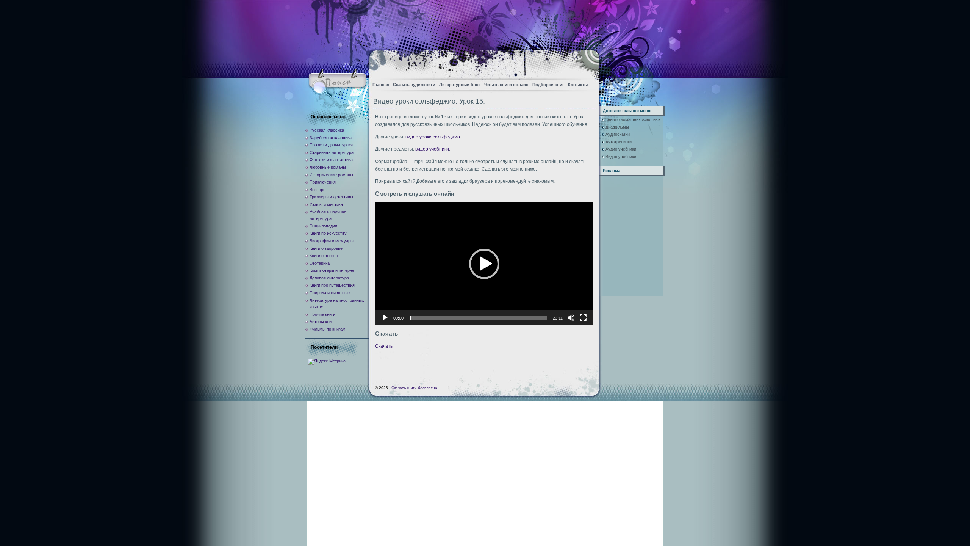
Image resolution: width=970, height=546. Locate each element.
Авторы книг (321, 321)
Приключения (323, 182)
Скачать (384, 346)
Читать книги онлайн (506, 84)
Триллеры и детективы (331, 197)
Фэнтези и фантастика (331, 159)
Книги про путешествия (332, 285)
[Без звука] (571, 318)
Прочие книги (322, 314)
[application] (484, 263)
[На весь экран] (583, 318)
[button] (484, 264)
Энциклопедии (323, 226)
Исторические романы (331, 175)
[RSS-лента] (586, 62)
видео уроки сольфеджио (432, 137)
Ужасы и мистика (326, 204)
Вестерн (317, 189)
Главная (380, 84)
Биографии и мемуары (332, 240)
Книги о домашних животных (633, 119)
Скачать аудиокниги (414, 84)
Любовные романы (328, 167)
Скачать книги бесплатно (414, 388)
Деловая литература (329, 278)
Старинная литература (332, 152)
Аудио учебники (620, 149)
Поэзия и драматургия (331, 145)
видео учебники (432, 149)
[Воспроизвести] (385, 318)
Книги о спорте (324, 255)
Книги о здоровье (326, 248)
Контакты (578, 84)
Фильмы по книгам (328, 329)
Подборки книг (548, 84)
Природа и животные (330, 292)
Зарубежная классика (331, 137)
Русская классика (327, 130)
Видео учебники (620, 156)
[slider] (478, 318)
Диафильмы (617, 127)
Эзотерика (320, 263)
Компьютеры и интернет (333, 270)
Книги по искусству (328, 233)
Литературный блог (459, 84)
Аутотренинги (618, 142)
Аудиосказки (617, 134)
